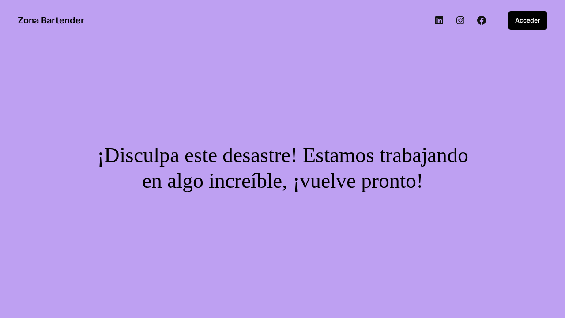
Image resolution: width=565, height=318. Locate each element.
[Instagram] (460, 20)
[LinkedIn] (439, 20)
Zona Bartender (51, 20)
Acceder (527, 20)
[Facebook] (481, 20)
